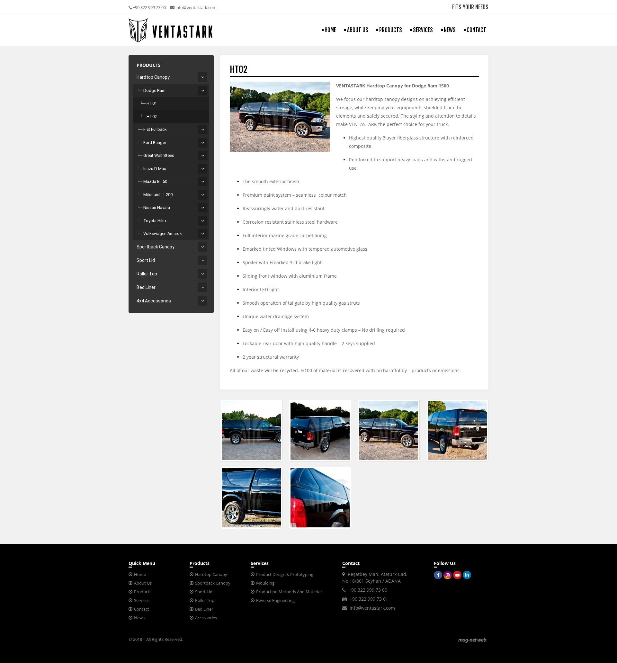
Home (140, 574)
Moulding (265, 583)
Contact (141, 609)
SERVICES (423, 30)
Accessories (206, 618)
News (139, 618)
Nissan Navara (156, 207)
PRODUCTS (390, 30)
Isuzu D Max (154, 168)
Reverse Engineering (275, 600)
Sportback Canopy (155, 246)
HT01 (152, 103)
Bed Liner (146, 287)
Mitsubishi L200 (158, 194)
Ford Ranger (154, 142)
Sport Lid (146, 260)
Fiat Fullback (155, 129)
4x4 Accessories (154, 300)
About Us (143, 583)
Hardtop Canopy (153, 77)
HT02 (152, 116)
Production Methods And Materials (289, 592)
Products (142, 592)
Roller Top (147, 273)
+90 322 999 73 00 (149, 7)
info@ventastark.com (195, 7)
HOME (330, 30)
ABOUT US (357, 30)
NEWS (450, 30)
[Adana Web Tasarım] (472, 640)
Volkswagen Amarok (162, 233)
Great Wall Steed (158, 155)
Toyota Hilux (154, 220)
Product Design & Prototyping (284, 574)
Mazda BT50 (155, 181)
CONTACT (476, 30)
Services (141, 600)
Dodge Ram (154, 90)
